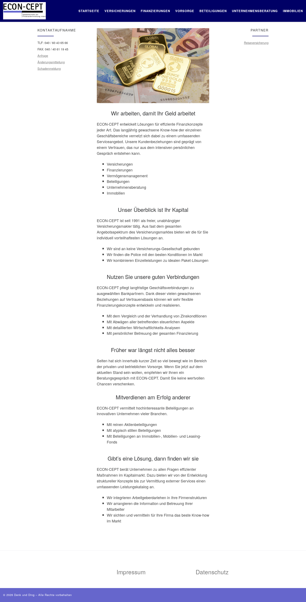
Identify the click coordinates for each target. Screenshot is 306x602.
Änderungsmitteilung (51, 62)
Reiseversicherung (256, 43)
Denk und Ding (24, 595)
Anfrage (42, 56)
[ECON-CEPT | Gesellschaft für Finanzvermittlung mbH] (24, 9)
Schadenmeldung (49, 68)
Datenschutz (212, 572)
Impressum (131, 572)
